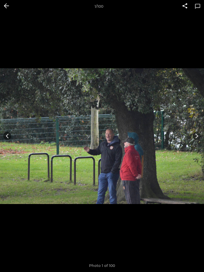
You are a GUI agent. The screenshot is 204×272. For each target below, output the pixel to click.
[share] (185, 6)
